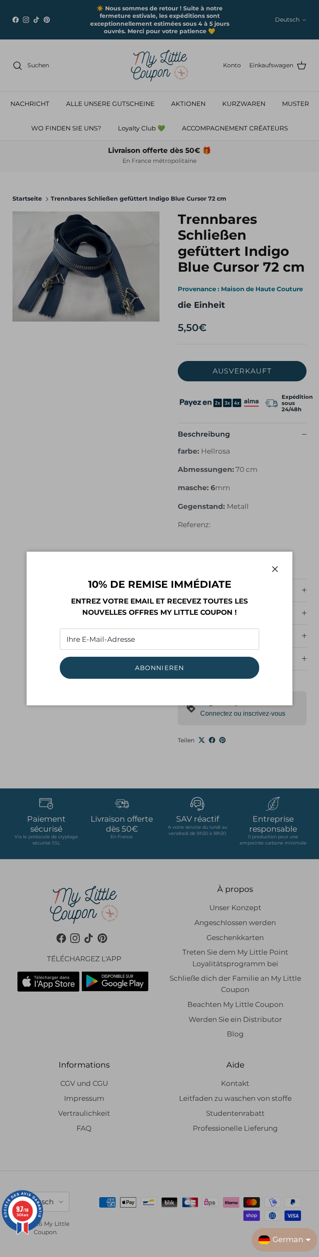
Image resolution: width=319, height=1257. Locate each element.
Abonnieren (159, 668)
